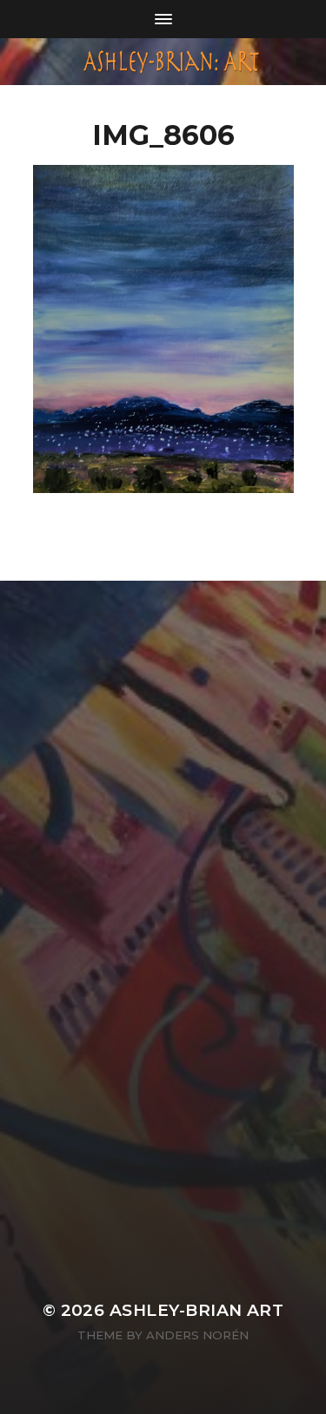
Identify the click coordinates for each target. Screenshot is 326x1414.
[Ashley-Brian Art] (163, 61)
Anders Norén (197, 1335)
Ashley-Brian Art (197, 1310)
